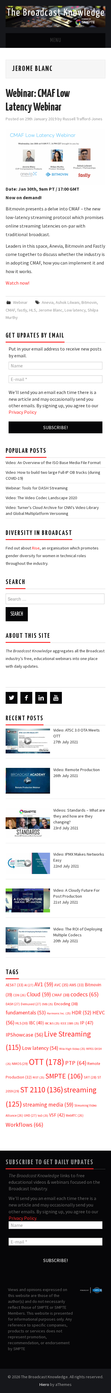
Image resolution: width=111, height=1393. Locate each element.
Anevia (48, 302)
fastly (22, 310)
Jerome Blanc (50, 310)
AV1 (43, 984)
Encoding (66, 1003)
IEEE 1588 (69, 1023)
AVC (61, 984)
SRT (90, 1077)
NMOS (20, 1063)
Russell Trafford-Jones (82, 118)
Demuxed (31, 1004)
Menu (55, 40)
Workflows (24, 1124)
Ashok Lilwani (67, 302)
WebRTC (74, 1115)
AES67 (14, 984)
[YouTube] (56, 698)
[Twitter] (11, 698)
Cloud (39, 994)
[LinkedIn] (41, 698)
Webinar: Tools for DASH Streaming (37, 488)
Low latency (75, 310)
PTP (75, 1062)
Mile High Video (72, 1049)
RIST (38, 1077)
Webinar (20, 302)
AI (28, 985)
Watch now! (17, 283)
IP (86, 1023)
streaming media (48, 1104)
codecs (84, 994)
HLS (32, 310)
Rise (36, 548)
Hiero (44, 1384)
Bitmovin (89, 302)
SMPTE (64, 1076)
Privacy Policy (22, 412)
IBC (36, 1023)
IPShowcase (24, 1034)
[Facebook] (26, 698)
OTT (46, 1061)
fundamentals (26, 1012)
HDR (81, 1012)
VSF (57, 1115)
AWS (76, 984)
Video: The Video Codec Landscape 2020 (41, 497)
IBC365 (52, 1023)
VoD (43, 1116)
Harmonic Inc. (59, 1013)
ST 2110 (41, 1089)
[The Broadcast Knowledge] (55, 16)
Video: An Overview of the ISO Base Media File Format (53, 462)
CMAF (10, 310)
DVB (47, 1004)
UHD (30, 1115)
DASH (13, 1004)
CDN (19, 995)
